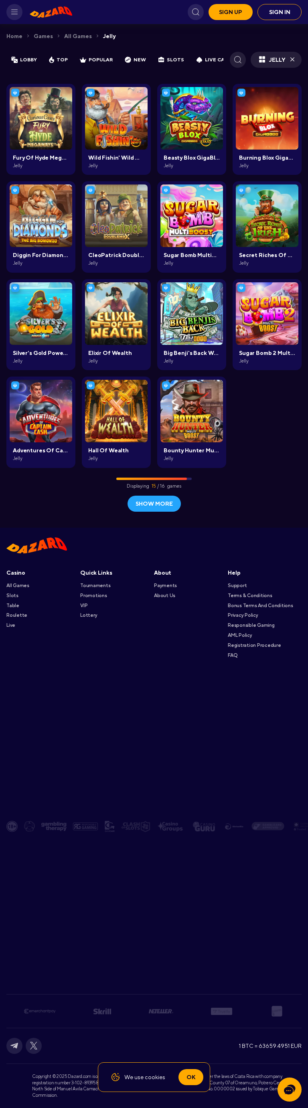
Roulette (16, 615)
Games (43, 36)
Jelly (109, 36)
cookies (155, 1077)
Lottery (88, 615)
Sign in (279, 12)
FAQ (232, 655)
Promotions (93, 595)
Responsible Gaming (251, 625)
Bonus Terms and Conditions (260, 605)
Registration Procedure (254, 645)
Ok (190, 1077)
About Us (164, 595)
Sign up (230, 12)
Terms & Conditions (250, 595)
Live (10, 625)
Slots (12, 595)
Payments (165, 585)
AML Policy (240, 635)
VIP (83, 605)
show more (154, 503)
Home (14, 36)
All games (78, 36)
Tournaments (95, 585)
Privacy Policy (243, 615)
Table (12, 605)
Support (237, 585)
